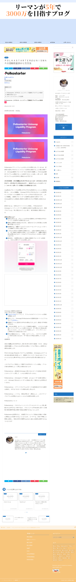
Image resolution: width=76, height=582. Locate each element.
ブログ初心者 (65, 550)
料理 (65, 554)
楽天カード (56, 556)
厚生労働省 (29, 536)
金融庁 (28, 548)
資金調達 (65, 558)
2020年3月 (64, 331)
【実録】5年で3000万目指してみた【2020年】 (64, 146)
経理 (60, 558)
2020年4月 (64, 327)
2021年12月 (64, 260)
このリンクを (12, 314)
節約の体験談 (23, 42)
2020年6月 (64, 320)
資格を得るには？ (12, 94)
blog (59, 546)
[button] (26, 140)
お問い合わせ (67, 42)
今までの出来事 (56, 552)
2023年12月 (64, 200)
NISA (28, 551)
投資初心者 (60, 554)
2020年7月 (64, 316)
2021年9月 (64, 271)
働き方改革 (29, 542)
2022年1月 (64, 256)
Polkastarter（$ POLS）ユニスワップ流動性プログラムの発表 (25, 92)
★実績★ (52, 42)
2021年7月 (64, 278)
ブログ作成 (64, 166)
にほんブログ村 (56, 572)
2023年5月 (64, 222)
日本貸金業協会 (31, 556)
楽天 (69, 554)
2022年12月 (64, 237)
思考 (64, 174)
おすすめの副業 (64, 151)
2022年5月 (64, 248)
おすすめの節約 (64, 158)
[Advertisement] (38, 29)
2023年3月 (64, 230)
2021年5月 (64, 286)
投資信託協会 (30, 559)
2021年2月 (64, 297)
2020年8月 (64, 312)
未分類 (6, 57)
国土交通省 (29, 545)
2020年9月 (64, 308)
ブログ (66, 548)
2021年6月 (64, 282)
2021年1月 (64, 301)
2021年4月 (64, 290)
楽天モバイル (62, 556)
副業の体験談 (38, 42)
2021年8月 (64, 275)
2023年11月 (64, 203)
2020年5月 (64, 323)
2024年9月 (64, 192)
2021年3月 (64, 293)
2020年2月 (64, 334)
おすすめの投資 (64, 155)
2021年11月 (64, 263)
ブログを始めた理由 (57, 550)
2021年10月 (64, 267)
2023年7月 (64, 218)
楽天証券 (68, 556)
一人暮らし (64, 170)
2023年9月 (64, 211)
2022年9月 (64, 245)
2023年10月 (64, 207)
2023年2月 (64, 233)
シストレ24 (64, 162)
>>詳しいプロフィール (61, 108)
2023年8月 (64, 215)
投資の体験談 (8, 42)
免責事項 (16, 580)
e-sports (64, 142)
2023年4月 (64, 226)
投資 (55, 554)
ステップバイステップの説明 (15, 96)
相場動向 (64, 181)
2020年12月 (64, 304)
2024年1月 (64, 196)
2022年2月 (64, 252)
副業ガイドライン (31, 539)
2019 (55, 546)
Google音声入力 (65, 546)
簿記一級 (55, 558)
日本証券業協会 (31, 553)
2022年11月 (64, 241)
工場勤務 (68, 552)
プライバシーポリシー (7, 580)
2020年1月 (64, 338)
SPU (55, 548)
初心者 (63, 552)
